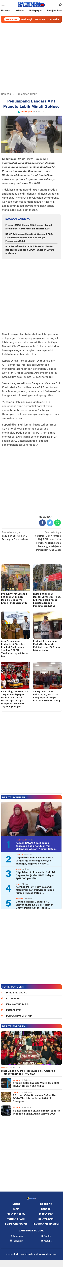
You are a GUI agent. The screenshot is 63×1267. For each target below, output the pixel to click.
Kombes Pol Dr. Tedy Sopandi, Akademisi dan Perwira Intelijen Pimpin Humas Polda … (35, 889)
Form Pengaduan (16, 1223)
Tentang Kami (16, 1218)
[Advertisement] (31, 57)
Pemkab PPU (13, 1009)
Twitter (47, 1235)
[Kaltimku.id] (31, 4)
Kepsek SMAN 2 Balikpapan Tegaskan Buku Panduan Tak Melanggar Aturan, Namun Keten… (36, 845)
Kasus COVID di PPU (17, 1004)
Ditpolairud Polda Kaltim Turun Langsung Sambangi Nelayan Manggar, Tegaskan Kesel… (34, 860)
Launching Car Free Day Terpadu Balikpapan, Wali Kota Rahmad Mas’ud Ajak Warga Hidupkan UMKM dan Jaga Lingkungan (14, 699)
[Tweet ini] (50, 522)
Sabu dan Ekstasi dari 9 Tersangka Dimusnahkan (15, 535)
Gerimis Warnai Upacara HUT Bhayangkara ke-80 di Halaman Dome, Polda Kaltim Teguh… (34, 904)
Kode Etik (46, 1203)
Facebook (18, 1235)
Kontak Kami (46, 1218)
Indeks (16, 1203)
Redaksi (46, 1208)
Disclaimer (46, 1213)
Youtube (48, 1240)
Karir (16, 1208)
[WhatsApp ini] (57, 522)
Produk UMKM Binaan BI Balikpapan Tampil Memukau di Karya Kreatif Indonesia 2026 (28, 226)
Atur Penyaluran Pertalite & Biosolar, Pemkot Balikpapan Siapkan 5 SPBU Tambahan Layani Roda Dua (29, 250)
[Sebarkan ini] (42, 522)
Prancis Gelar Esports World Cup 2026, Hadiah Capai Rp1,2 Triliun (36, 1084)
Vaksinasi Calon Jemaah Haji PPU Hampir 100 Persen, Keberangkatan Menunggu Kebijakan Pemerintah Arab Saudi (48, 540)
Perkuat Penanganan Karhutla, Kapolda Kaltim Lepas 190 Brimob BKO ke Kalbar (47, 646)
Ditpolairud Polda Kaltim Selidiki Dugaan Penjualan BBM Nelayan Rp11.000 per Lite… (35, 875)
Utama (18, 869)
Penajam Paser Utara (19, 1015)
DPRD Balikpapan (16, 992)
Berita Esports (13, 1026)
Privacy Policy (16, 1213)
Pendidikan (21, 840)
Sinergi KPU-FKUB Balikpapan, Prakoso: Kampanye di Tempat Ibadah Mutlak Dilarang (46, 696)
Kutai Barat (13, 998)
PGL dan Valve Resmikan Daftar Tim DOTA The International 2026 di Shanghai (34, 1098)
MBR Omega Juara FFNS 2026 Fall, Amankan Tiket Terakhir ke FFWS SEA (28, 1072)
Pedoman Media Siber (46, 1223)
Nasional (20, 899)
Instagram (18, 1240)
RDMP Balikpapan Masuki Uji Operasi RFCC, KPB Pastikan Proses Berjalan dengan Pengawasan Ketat (29, 237)
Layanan (19, 855)
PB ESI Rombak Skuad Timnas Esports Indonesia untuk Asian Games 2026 (36, 1112)
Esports (5, 1068)
